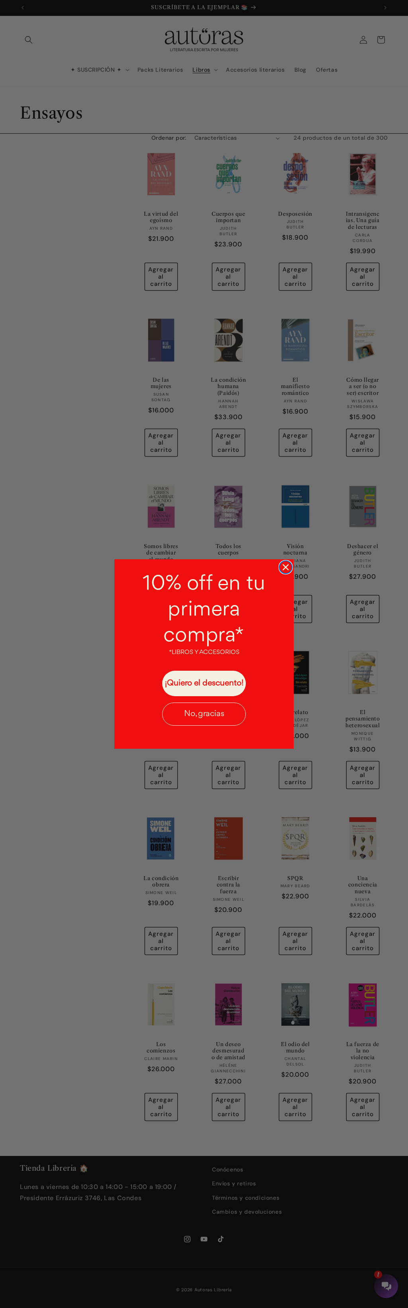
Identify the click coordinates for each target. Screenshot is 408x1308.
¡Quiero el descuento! (204, 683)
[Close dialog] (285, 567)
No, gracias (204, 714)
